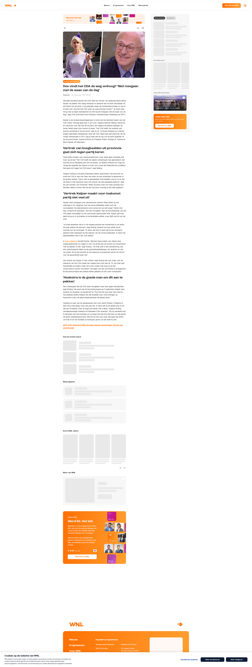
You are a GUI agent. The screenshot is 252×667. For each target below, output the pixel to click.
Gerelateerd (171, 18)
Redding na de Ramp (128, 644)
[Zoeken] (218, 5)
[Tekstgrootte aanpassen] (138, 28)
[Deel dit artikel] (143, 28)
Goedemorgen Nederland (71, 81)
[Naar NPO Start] (180, 624)
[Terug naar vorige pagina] (65, 28)
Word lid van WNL (231, 5)
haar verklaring (71, 241)
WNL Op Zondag (102, 648)
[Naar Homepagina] (10, 6)
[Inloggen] (245, 5)
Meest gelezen (159, 18)
